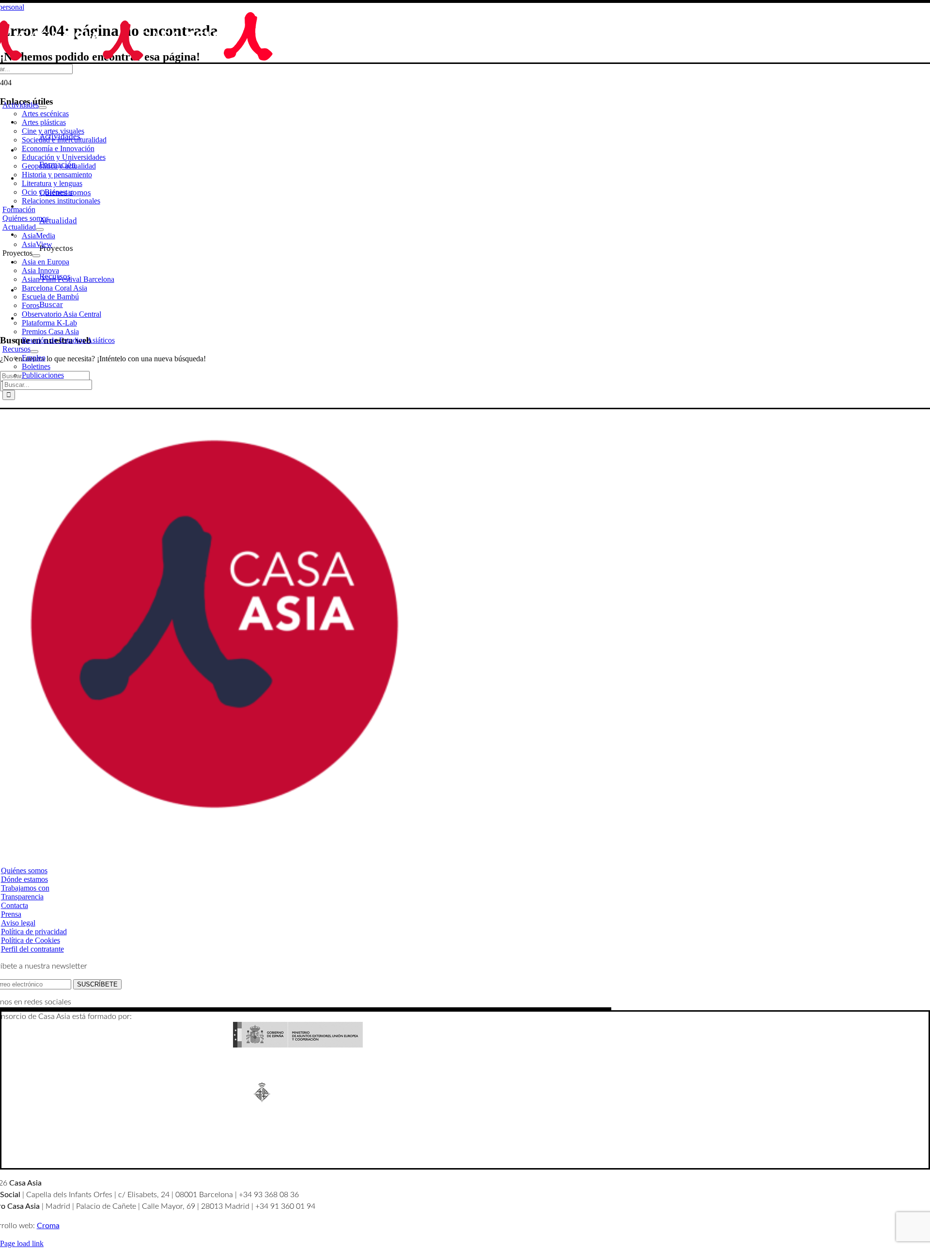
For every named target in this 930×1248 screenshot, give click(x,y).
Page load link (22, 1243)
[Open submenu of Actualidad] (40, 229)
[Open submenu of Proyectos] (36, 255)
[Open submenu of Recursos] (34, 351)
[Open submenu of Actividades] (42, 107)
